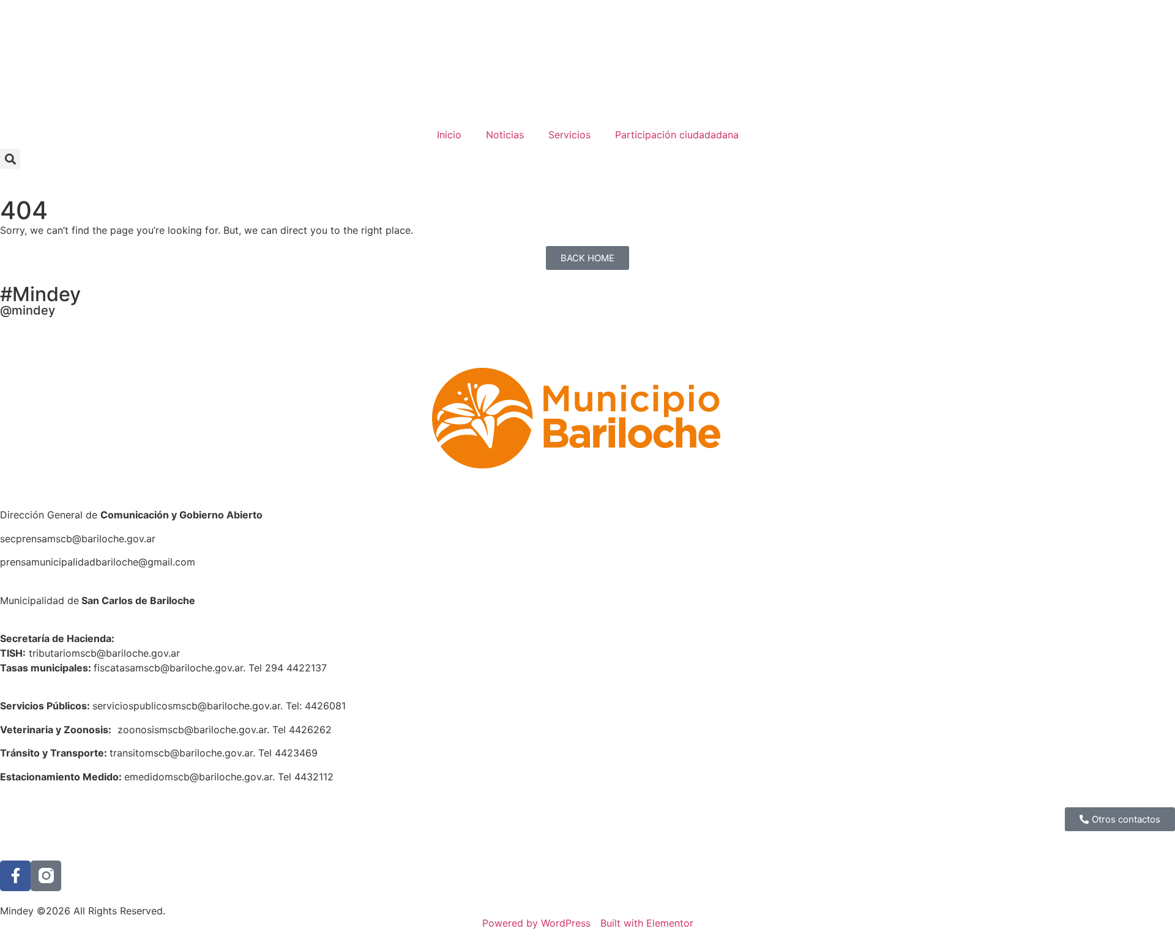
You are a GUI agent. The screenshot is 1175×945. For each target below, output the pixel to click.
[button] (10, 159)
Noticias (505, 135)
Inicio (449, 135)
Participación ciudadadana (677, 135)
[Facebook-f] (15, 876)
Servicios (569, 135)
